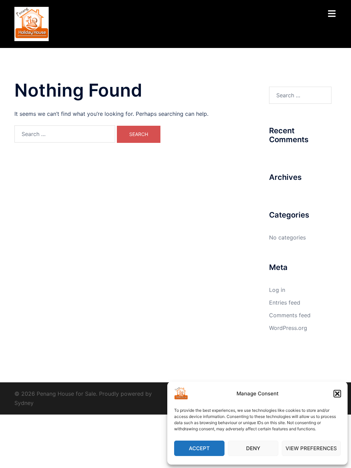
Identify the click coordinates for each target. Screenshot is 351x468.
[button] (337, 393)
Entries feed (284, 302)
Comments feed (290, 315)
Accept (199, 448)
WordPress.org (288, 327)
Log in (277, 289)
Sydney (24, 402)
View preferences (311, 448)
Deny (253, 448)
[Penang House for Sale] (31, 23)
